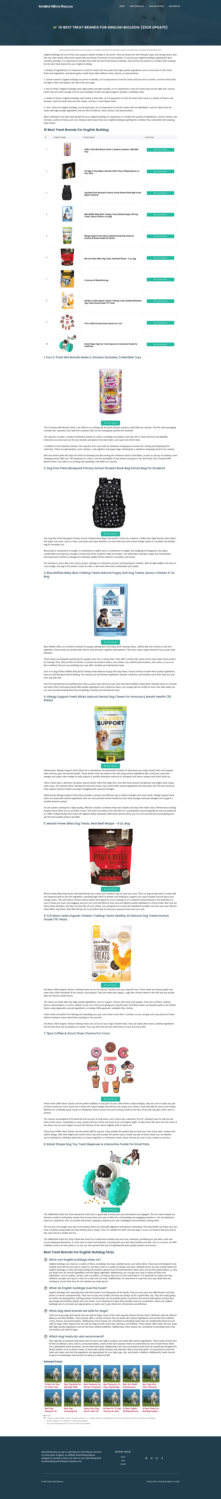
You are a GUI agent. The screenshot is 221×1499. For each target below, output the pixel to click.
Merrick (117, 1418)
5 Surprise (50, 1418)
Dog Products (137, 6)
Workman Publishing (147, 1418)
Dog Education (156, 6)
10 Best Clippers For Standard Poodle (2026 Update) (67, 1421)
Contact (123, 1464)
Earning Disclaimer (165, 1482)
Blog (123, 1461)
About (123, 1457)
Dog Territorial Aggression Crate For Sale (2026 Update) (68, 1423)
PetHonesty (125, 1418)
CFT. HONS (91, 1418)
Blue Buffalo (60, 1418)
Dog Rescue (174, 6)
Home (122, 6)
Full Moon (99, 1418)
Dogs (49, 1415)
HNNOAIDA (108, 1418)
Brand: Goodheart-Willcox (76, 1418)
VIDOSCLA (135, 1418)
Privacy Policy (152, 1482)
